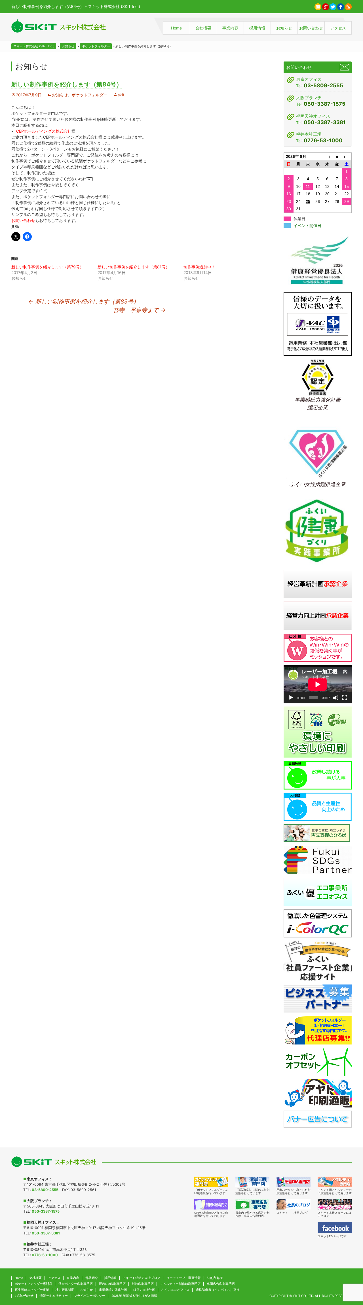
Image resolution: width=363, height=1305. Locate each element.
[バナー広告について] (318, 1118)
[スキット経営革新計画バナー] (318, 583)
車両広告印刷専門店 (221, 1284)
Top (347, 1273)
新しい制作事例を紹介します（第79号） (47, 266)
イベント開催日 (307, 225)
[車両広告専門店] (252, 1204)
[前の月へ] (327, 156)
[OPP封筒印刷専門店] (211, 1204)
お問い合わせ (311, 28)
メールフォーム (344, 67)
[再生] (291, 698)
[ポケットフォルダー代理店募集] (318, 1029)
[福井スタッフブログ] (335, 1204)
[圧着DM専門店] (294, 1182)
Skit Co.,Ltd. (303, 1296)
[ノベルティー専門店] (335, 1182)
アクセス (338, 28)
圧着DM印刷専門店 (112, 1284)
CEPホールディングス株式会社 (43, 131)
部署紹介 (91, 1278)
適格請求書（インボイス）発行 (217, 1290)
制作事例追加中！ (199, 266)
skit (121, 94)
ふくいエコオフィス (175, 1290)
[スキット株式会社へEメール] (318, 6)
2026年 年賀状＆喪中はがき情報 (134, 1296)
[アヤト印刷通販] (318, 1092)
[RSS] (348, 6)
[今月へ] (337, 156)
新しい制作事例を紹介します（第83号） (83, 301)
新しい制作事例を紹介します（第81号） (134, 266)
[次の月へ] (346, 156)
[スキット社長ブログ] (294, 1204)
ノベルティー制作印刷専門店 (180, 1284)
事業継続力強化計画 (113, 1290)
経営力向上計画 (144, 1290)
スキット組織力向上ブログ (141, 1278)
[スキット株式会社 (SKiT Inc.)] (58, 26)
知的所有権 (215, 1278)
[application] (318, 684)
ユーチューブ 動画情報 (183, 1278)
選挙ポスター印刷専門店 (75, 1284)
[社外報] (318, 647)
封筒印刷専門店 (143, 1284)
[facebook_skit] (335, 1227)
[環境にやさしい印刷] (318, 731)
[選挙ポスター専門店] (252, 1182)
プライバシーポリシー (89, 1296)
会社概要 (203, 28)
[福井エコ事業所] (318, 891)
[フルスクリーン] (344, 698)
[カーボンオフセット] (318, 1061)
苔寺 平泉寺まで (139, 310)
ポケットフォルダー (89, 94)
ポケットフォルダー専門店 (33, 1284)
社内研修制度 (64, 1290)
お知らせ (284, 28)
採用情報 (257, 28)
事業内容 (230, 28)
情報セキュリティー (54, 1296)
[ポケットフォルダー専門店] (211, 1182)
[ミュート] (336, 698)
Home (176, 28)
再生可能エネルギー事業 (32, 1290)
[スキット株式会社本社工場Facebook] (340, 6)
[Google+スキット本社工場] (325, 6)
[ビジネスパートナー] (318, 998)
